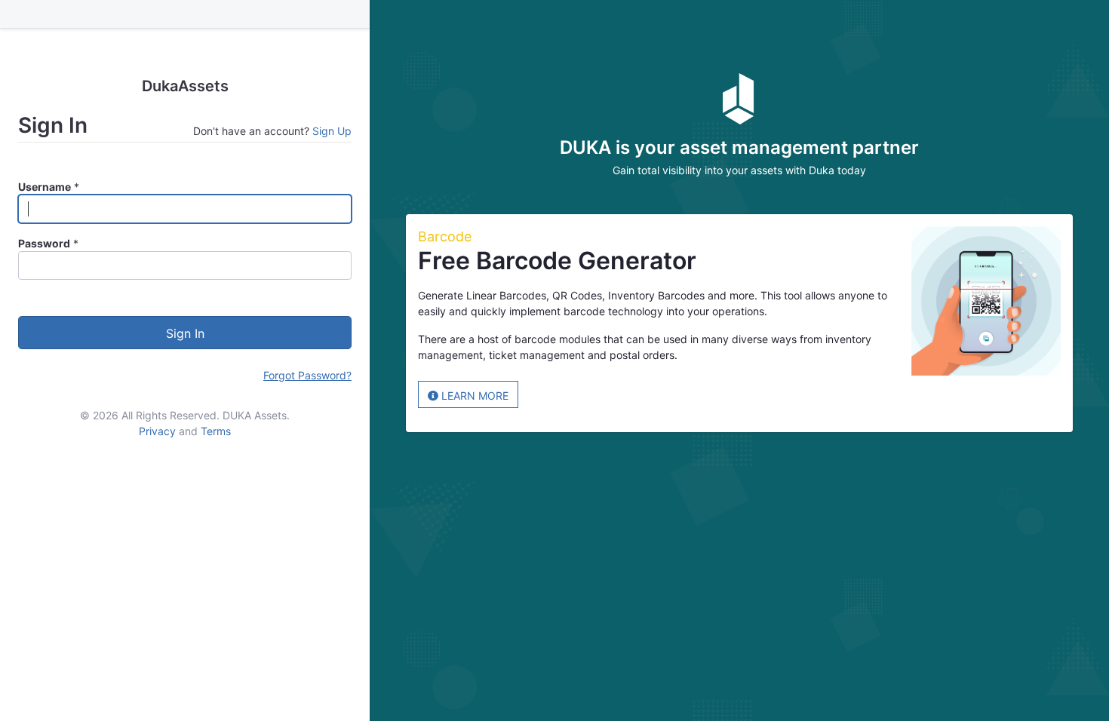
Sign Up (332, 130)
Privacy (157, 431)
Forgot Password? (307, 375)
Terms (216, 431)
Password (44, 243)
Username (44, 186)
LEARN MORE (473, 395)
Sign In (185, 333)
